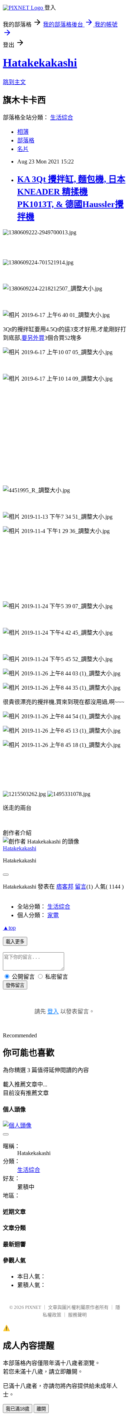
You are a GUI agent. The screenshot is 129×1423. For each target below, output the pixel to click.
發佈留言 (15, 985)
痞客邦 (64, 887)
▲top (9, 928)
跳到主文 (14, 82)
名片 (23, 149)
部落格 (25, 140)
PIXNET (33, 1307)
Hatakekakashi (40, 62)
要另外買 (33, 338)
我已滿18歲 (17, 1409)
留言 (80, 887)
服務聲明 (77, 1314)
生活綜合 (61, 117)
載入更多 (15, 941)
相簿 (23, 132)
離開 (41, 1409)
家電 (53, 915)
